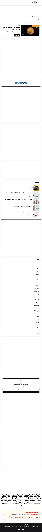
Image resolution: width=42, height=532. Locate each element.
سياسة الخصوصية (15, 526)
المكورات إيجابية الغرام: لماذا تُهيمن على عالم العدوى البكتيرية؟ (23, 213)
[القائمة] (1, 3)
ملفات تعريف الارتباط (23, 528)
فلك (38, 319)
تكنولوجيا (37, 283)
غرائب (37, 316)
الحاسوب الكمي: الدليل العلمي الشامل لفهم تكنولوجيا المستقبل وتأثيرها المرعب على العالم (19, 199)
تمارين (37, 285)
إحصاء (37, 268)
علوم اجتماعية (36, 311)
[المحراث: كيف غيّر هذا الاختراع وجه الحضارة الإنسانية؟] (36, 188)
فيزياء (37, 322)
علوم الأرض (36, 314)
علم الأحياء (36, 305)
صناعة (37, 302)
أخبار (38, 266)
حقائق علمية (36, 288)
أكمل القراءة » (16, 35)
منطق (37, 333)
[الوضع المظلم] (3, 3)
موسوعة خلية (14, 524)
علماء (38, 308)
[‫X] (23, 83)
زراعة (38, 297)
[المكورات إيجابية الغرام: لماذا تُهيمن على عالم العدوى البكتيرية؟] (36, 215)
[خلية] (33, 3)
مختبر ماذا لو (36, 328)
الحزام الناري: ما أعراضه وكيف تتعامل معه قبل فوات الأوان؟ (23, 206)
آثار (38, 263)
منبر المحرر (36, 331)
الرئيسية (37, 16)
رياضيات (37, 294)
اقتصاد (37, 274)
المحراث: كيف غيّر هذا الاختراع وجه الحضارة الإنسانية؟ (24, 186)
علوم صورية (4, 500)
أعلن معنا (16, 528)
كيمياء (37, 325)
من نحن (33, 526)
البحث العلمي (36, 277)
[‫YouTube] (18, 83)
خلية (37, 526)
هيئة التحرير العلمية (34, 514)
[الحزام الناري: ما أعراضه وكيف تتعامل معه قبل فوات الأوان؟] (36, 208)
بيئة (38, 280)
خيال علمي (36, 291)
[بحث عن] (40, 3)
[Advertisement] (21, 9)
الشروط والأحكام (7, 526)
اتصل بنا (21, 526)
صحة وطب (36, 300)
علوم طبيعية (36, 503)
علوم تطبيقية (12, 500)
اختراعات (37, 271)
